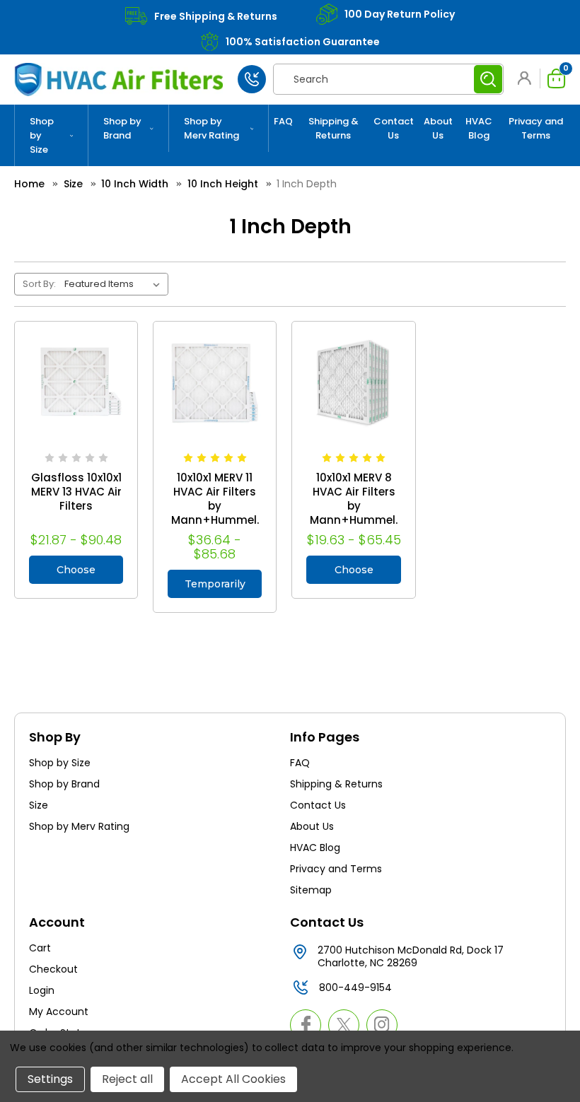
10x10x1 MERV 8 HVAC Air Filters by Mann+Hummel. (354, 499)
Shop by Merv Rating (211, 128)
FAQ (283, 121)
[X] (343, 1025)
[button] (527, 78)
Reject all (127, 1079)
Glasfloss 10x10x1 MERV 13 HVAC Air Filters (76, 492)
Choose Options (76, 573)
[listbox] (115, 284)
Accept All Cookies (233, 1079)
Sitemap (311, 890)
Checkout (53, 969)
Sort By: (39, 284)
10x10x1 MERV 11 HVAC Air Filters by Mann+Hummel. (215, 499)
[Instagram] (382, 1025)
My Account (58, 1011)
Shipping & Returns (333, 128)
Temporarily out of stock (215, 588)
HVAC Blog (478, 128)
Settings (50, 1079)
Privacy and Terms (536, 128)
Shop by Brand (122, 128)
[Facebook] (305, 1025)
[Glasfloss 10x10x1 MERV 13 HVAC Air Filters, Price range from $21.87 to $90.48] (76, 382)
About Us (438, 128)
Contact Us (393, 128)
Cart (40, 948)
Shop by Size (42, 135)
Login (41, 990)
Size (38, 805)
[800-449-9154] (252, 79)
